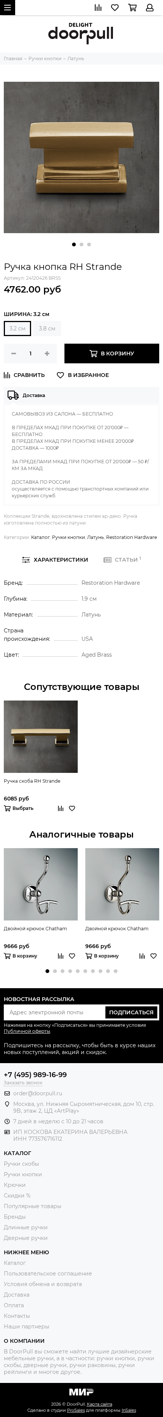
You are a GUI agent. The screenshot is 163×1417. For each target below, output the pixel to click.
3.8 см (47, 328)
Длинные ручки (26, 1227)
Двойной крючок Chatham (35, 928)
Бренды (15, 1216)
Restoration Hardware (131, 537)
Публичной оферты (27, 1031)
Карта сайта (99, 1404)
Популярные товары (32, 1206)
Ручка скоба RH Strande (32, 781)
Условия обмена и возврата (43, 1284)
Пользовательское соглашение (48, 1273)
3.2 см (17, 328)
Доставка (17, 1294)
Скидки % (17, 1195)
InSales (129, 1410)
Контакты (17, 1316)
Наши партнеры (26, 1326)
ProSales (76, 1410)
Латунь (95, 537)
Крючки (15, 1185)
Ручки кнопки (68, 537)
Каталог (40, 537)
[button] (74, 244)
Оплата (14, 1305)
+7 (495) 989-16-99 (35, 1075)
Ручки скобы (21, 1163)
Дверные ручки (26, 1238)
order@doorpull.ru (37, 1093)
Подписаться (131, 1012)
